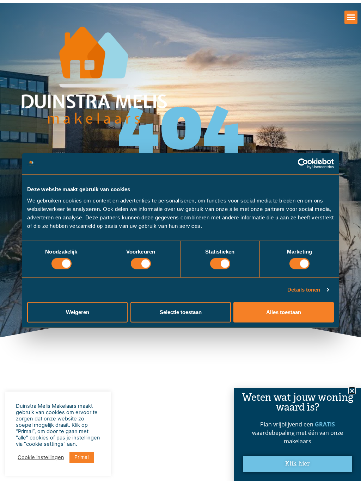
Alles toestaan (283, 312)
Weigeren (77, 312)
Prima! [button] (81, 457)
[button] (351, 17)
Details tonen (303, 290)
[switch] (141, 263)
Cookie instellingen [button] (41, 457)
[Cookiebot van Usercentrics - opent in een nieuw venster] (303, 163)
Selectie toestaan (181, 312)
